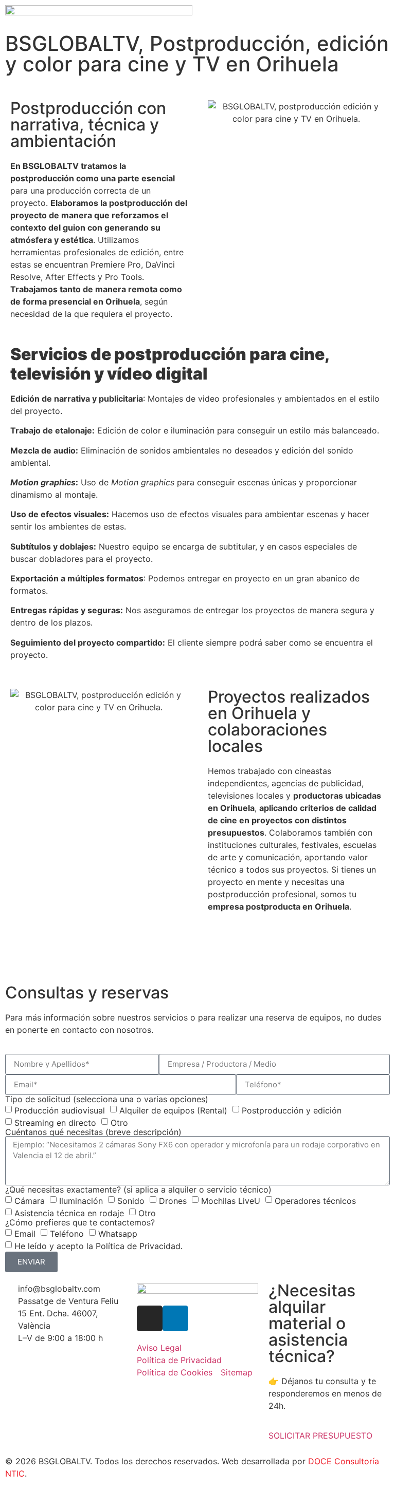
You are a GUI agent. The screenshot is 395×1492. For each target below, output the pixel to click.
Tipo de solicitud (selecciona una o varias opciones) (106, 1099)
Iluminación (81, 1200)
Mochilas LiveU (230, 1200)
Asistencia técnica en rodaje (69, 1212)
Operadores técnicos (315, 1200)
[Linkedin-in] (175, 1318)
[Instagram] (150, 1318)
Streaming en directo (55, 1122)
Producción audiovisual (59, 1110)
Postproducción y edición (292, 1110)
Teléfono (67, 1233)
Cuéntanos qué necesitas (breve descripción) (93, 1132)
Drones (173, 1200)
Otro (119, 1122)
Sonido (131, 1200)
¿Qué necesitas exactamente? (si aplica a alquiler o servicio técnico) (138, 1189)
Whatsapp (117, 1233)
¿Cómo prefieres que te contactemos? (80, 1222)
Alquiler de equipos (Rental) (173, 1110)
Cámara (29, 1200)
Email (24, 1233)
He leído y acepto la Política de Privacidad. (98, 1245)
